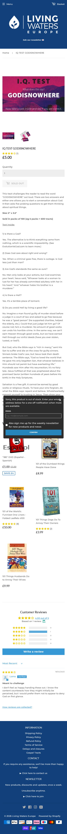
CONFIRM (34, 432)
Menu (10, 4)
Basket (60, 4)
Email (8, 411)
